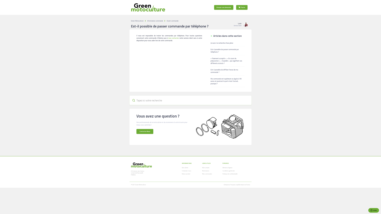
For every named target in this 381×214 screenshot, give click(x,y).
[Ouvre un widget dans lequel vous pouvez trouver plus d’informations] (373, 210)
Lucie (239, 23)
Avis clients (185, 168)
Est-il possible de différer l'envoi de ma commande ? (224, 71)
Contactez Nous (145, 131)
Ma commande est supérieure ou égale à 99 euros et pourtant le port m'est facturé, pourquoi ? (226, 81)
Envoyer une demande (223, 7)
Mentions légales (227, 168)
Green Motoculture (137, 21)
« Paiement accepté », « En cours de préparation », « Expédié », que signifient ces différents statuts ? (226, 61)
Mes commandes (207, 174)
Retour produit (186, 174)
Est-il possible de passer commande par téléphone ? (225, 50)
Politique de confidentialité (230, 174)
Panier (243, 7)
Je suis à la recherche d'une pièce (222, 43)
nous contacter (173, 38)
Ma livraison (205, 171)
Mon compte (205, 168)
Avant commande (172, 21)
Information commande (155, 21)
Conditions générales (229, 171)
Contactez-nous (186, 171)
